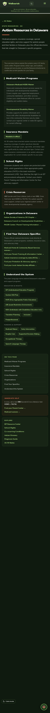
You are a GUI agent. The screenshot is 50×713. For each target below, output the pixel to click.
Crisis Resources (10, 375)
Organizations (10, 380)
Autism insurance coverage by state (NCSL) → (22, 258)
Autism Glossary (10, 435)
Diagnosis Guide (10, 439)
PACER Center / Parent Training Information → (22, 225)
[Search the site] (31, 4)
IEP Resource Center (12, 424)
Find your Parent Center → (15, 408)
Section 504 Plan (12, 295)
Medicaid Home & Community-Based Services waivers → (22, 249)
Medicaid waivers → (12, 412)
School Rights (10, 371)
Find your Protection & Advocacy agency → (21, 262)
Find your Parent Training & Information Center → (24, 254)
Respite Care (10, 334)
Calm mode (10, 701)
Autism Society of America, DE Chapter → (20, 217)
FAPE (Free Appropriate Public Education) (21, 300)
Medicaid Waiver (11, 329)
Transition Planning (13, 315)
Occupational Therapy (14, 339)
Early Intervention (28, 329)
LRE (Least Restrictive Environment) (19, 305)
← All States (7, 21)
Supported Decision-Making (29, 334)
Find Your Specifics (11, 384)
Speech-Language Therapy (16, 344)
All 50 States (9, 443)
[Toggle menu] (45, 3)
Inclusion (27, 315)
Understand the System (13, 389)
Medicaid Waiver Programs (15, 361)
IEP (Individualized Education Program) (20, 290)
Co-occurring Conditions (14, 431)
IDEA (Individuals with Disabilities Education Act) (24, 310)
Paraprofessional (12, 320)
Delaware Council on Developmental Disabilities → (24, 221)
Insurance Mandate (11, 366)
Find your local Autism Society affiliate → (20, 265)
